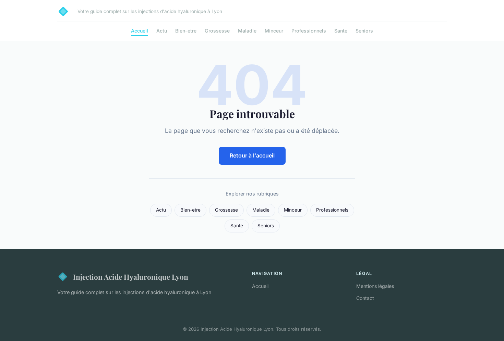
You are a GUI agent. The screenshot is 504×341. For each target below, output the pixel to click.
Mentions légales (375, 286)
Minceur (274, 31)
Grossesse (217, 31)
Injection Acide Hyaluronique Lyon (130, 276)
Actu (161, 31)
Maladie (247, 31)
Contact (365, 298)
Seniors (364, 31)
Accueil (139, 31)
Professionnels (308, 31)
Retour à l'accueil (252, 155)
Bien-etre (185, 31)
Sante (340, 31)
